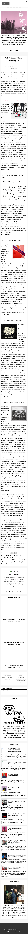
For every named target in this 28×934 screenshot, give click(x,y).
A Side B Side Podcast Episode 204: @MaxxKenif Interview (16, 868)
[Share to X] (13, 553)
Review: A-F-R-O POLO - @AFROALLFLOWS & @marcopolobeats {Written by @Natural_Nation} (15, 751)
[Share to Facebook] (15, 553)
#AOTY (7, 66)
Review (3, 559)
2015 (10, 66)
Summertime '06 (10, 559)
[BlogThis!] (12, 553)
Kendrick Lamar (14, 557)
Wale (7, 563)
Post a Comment (7, 691)
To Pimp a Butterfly (17, 561)
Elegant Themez (19, 931)
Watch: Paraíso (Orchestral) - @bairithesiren (15, 829)
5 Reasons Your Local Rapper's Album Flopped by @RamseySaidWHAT (17, 856)
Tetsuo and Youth (18, 559)
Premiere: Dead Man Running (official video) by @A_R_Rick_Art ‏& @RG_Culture (17, 815)
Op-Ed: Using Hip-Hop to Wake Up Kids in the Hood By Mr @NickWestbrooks (17, 842)
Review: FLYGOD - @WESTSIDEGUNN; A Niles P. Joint (17, 775)
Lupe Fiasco (21, 557)
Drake (13, 66)
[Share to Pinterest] (16, 553)
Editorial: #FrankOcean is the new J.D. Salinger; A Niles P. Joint (16, 802)
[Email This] (10, 553)
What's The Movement (18, 929)
